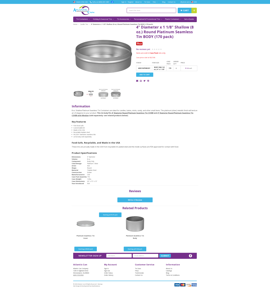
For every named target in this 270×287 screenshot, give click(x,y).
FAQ (154, 2)
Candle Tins (84, 24)
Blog (163, 2)
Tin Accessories (123, 19)
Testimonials (139, 273)
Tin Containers (82, 19)
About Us (138, 2)
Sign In (123, 2)
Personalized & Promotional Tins (147, 19)
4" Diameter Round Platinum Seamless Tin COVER (132, 113)
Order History (108, 275)
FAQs (137, 271)
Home (75, 24)
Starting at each (85, 249)
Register (131, 2)
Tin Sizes (147, 2)
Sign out (107, 271)
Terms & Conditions (173, 275)
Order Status (108, 273)
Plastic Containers (172, 19)
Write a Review (135, 200)
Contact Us (171, 2)
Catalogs (169, 271)
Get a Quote (189, 19)
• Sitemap (100, 284)
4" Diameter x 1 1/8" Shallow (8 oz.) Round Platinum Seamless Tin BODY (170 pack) (122, 24)
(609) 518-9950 (78, 275)
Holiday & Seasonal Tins (102, 19)
